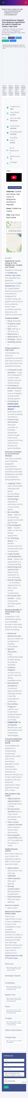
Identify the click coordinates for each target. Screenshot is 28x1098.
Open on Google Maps (15, 187)
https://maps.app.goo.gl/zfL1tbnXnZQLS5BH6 (14, 1041)
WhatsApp (5, 40)
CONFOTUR (12, 722)
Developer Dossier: (13, 975)
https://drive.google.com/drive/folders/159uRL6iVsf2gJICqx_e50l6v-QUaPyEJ (13, 969)
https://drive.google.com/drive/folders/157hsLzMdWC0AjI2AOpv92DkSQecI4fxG (13, 988)
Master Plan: (10, 995)
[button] (24, 63)
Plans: (7, 1006)
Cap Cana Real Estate (12, 11)
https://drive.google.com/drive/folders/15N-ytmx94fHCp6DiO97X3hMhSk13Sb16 (13, 999)
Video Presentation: (13, 1030)
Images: (8, 1018)
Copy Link (13, 40)
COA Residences (10, 15)
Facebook (12, 37)
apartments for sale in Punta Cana (14, 956)
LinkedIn (19, 37)
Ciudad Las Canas (11, 13)
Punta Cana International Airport (14, 406)
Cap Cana (16, 275)
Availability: (10, 983)
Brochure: (9, 964)
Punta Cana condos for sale (12, 9)
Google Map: (10, 1037)
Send (6, 1087)
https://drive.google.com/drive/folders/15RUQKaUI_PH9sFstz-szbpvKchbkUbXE (13, 1023)
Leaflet (19, 251)
